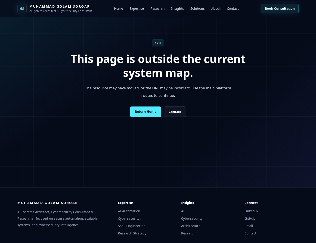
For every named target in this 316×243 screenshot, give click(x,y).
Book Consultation (280, 8)
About (215, 8)
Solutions (197, 8)
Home (118, 8)
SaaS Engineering (132, 226)
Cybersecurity (128, 218)
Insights (177, 8)
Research (157, 8)
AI (182, 211)
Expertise (137, 8)
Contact (233, 8)
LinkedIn (251, 211)
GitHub (250, 218)
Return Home (145, 111)
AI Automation (129, 211)
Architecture (190, 226)
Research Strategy (132, 233)
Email (249, 226)
